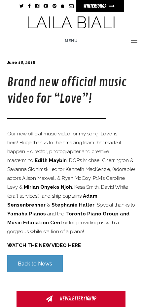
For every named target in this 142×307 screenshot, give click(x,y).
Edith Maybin (51, 160)
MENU (71, 41)
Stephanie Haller (73, 205)
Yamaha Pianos (26, 214)
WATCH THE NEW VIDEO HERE (44, 245)
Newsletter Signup (77, 299)
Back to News (35, 264)
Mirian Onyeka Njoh (48, 187)
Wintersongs (95, 6)
